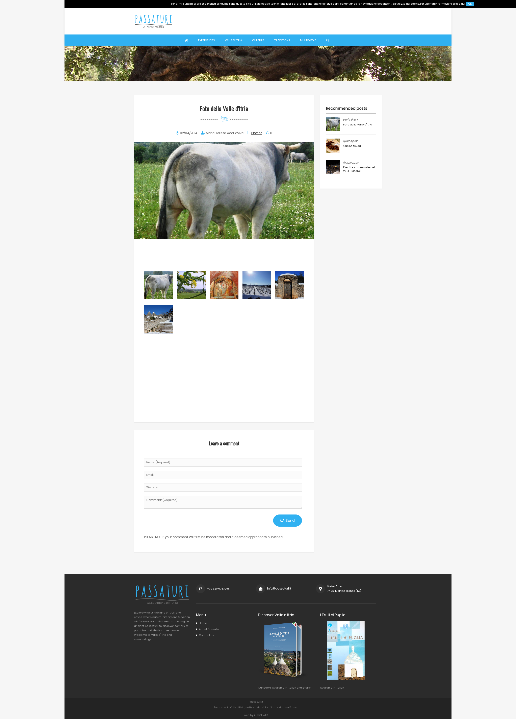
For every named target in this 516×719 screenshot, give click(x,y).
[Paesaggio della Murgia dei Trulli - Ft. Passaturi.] (191, 298)
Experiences (206, 40)
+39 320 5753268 (218, 589)
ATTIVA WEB (261, 715)
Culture (258, 40)
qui (463, 3)
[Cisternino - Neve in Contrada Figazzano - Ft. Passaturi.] (158, 333)
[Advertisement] (308, 21)
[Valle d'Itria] (153, 31)
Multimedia (308, 40)
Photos (256, 133)
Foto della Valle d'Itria (357, 124)
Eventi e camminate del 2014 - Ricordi (359, 169)
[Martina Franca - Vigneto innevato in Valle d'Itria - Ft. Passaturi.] (256, 298)
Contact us (206, 635)
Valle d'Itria (233, 40)
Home (203, 623)
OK (470, 3)
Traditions (282, 40)
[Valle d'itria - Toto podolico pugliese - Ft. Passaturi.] (158, 298)
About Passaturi (209, 629)
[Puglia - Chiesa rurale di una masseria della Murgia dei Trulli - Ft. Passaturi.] (224, 298)
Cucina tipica (352, 146)
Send (289, 520)
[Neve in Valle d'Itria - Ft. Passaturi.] (289, 298)
